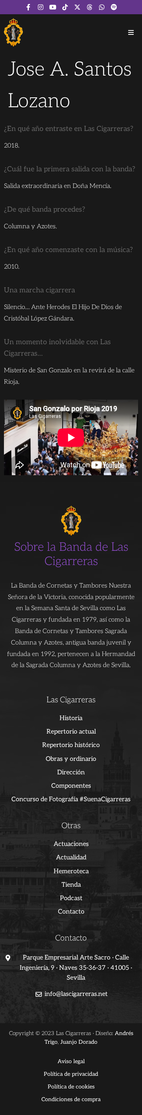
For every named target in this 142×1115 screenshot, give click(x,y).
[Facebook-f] (28, 7)
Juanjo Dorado (78, 1042)
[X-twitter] (77, 7)
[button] (131, 32)
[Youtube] (53, 7)
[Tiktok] (65, 7)
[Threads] (89, 7)
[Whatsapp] (102, 7)
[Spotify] (114, 7)
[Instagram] (40, 7)
